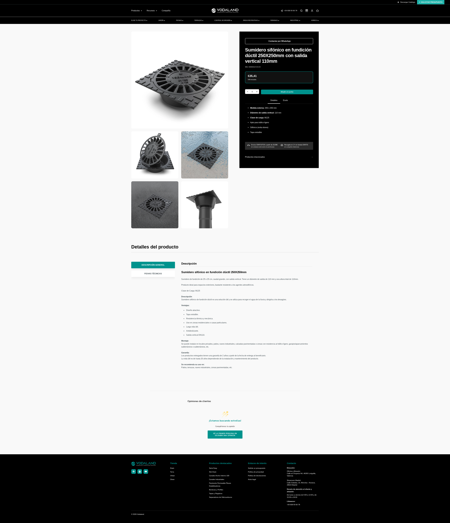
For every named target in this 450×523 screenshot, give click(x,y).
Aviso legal (252, 479)
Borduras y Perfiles (216, 490)
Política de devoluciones (257, 476)
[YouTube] (145, 471)
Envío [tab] (285, 100)
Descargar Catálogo (407, 2)
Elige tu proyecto (138, 20)
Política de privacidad (256, 472)
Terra (172, 472)
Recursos (151, 11)
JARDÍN (161, 20)
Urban (172, 476)
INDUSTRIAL (294, 20)
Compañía (166, 11)
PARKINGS (274, 20)
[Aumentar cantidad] (257, 91)
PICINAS (179, 20)
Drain (172, 468)
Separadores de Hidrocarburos (220, 497)
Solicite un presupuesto (256, 468)
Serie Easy (213, 468)
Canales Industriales (216, 479)
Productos (135, 11)
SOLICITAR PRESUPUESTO (431, 2)
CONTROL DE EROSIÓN (222, 20)
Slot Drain (212, 472)
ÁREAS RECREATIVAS (250, 20)
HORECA (314, 20)
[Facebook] (133, 471)
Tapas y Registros (215, 493)
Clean (172, 479)
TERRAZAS (198, 20)
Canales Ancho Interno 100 (219, 476)
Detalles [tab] (273, 100)
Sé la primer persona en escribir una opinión (225, 434)
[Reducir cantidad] (247, 91)
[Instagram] (139, 471)
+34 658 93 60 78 (293, 505)
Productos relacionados (255, 157)
